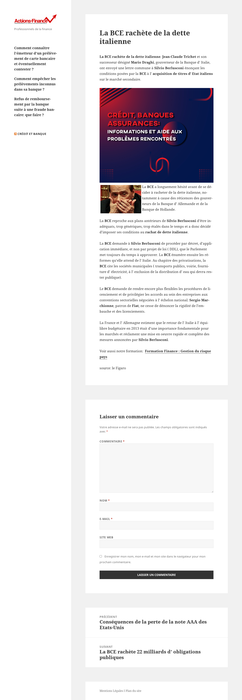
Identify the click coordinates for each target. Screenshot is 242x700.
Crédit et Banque (32, 134)
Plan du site (133, 691)
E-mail (106, 519)
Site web (106, 537)
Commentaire (112, 441)
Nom (105, 500)
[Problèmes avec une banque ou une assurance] (156, 135)
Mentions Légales (111, 691)
